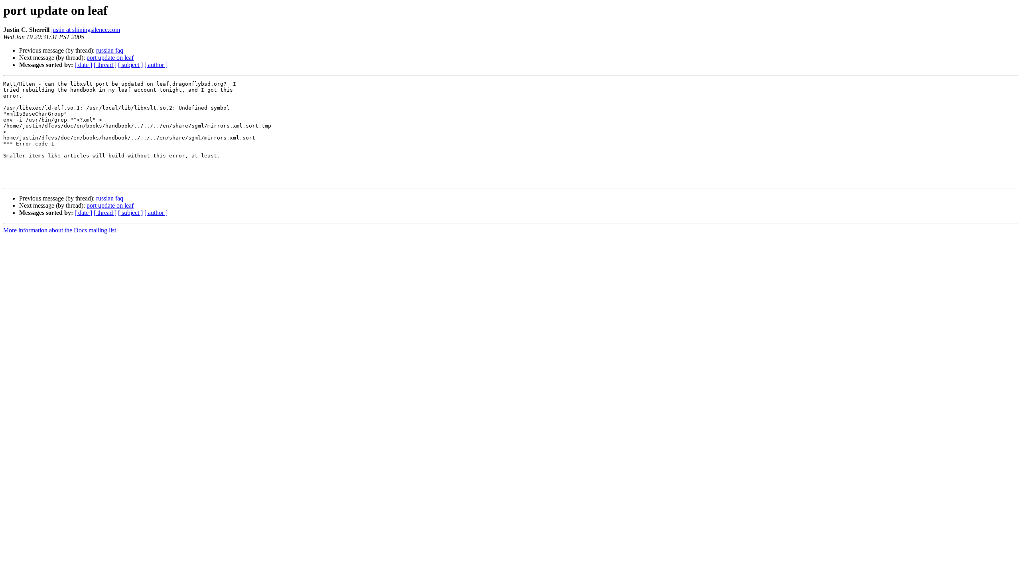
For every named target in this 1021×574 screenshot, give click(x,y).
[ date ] (83, 64)
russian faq (109, 50)
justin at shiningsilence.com (85, 29)
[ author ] (156, 64)
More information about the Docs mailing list (59, 230)
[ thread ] (105, 64)
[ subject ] (130, 64)
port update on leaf (110, 57)
